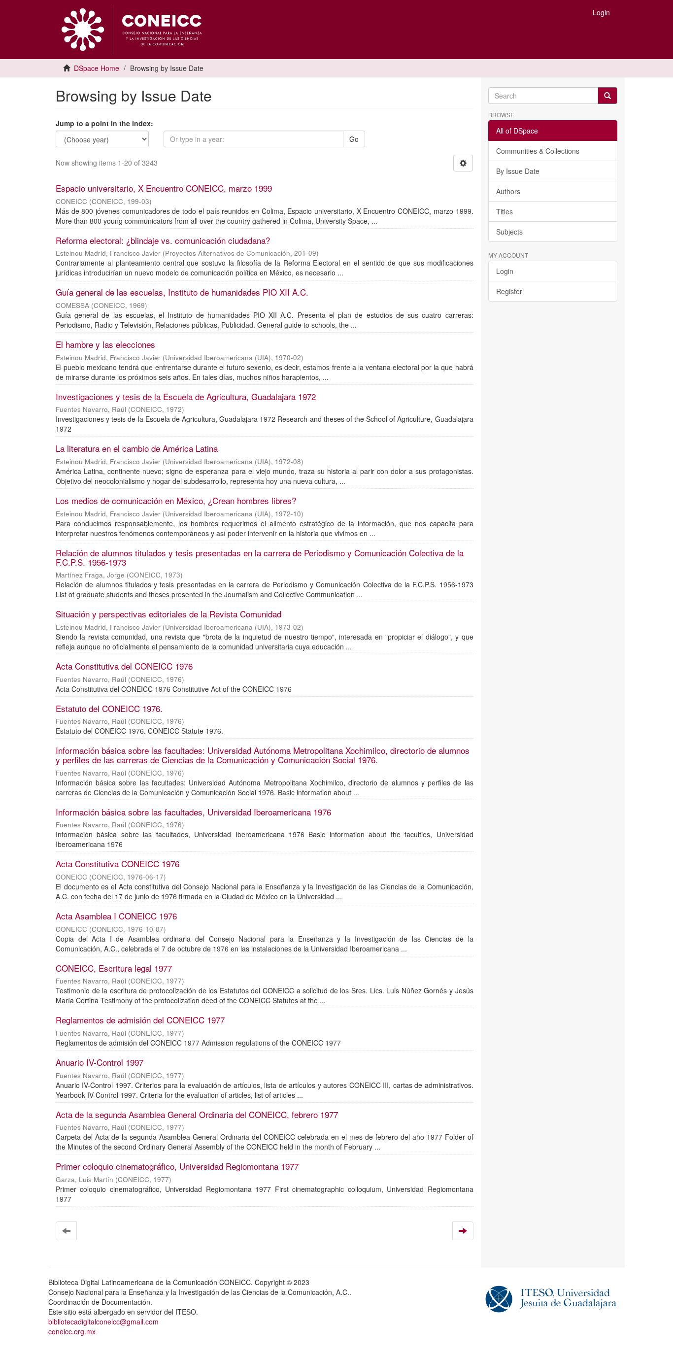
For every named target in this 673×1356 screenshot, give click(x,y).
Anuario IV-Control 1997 (99, 1062)
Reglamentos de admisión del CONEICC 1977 (140, 1020)
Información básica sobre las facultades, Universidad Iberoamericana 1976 (193, 812)
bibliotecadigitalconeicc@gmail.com (103, 1321)
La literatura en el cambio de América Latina (137, 448)
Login (504, 271)
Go (354, 139)
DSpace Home (96, 68)
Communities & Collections (537, 151)
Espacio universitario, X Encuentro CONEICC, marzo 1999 (164, 188)
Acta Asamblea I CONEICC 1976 (116, 916)
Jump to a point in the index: (104, 123)
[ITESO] (551, 1298)
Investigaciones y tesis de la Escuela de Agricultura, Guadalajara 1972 (186, 396)
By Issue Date (517, 171)
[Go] (607, 95)
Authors (508, 191)
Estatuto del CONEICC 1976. (109, 708)
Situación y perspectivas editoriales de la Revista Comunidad (168, 614)
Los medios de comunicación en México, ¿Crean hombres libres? (176, 500)
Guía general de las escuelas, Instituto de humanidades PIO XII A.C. (182, 292)
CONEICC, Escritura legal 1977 (114, 968)
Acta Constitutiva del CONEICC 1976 (124, 666)
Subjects (509, 232)
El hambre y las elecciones (105, 344)
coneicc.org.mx (72, 1331)
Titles (504, 211)
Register (509, 291)
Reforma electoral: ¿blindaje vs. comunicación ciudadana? (163, 240)
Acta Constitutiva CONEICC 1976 (117, 863)
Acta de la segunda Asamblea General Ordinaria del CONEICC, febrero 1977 (197, 1114)
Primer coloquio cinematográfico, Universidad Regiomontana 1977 (177, 1166)
